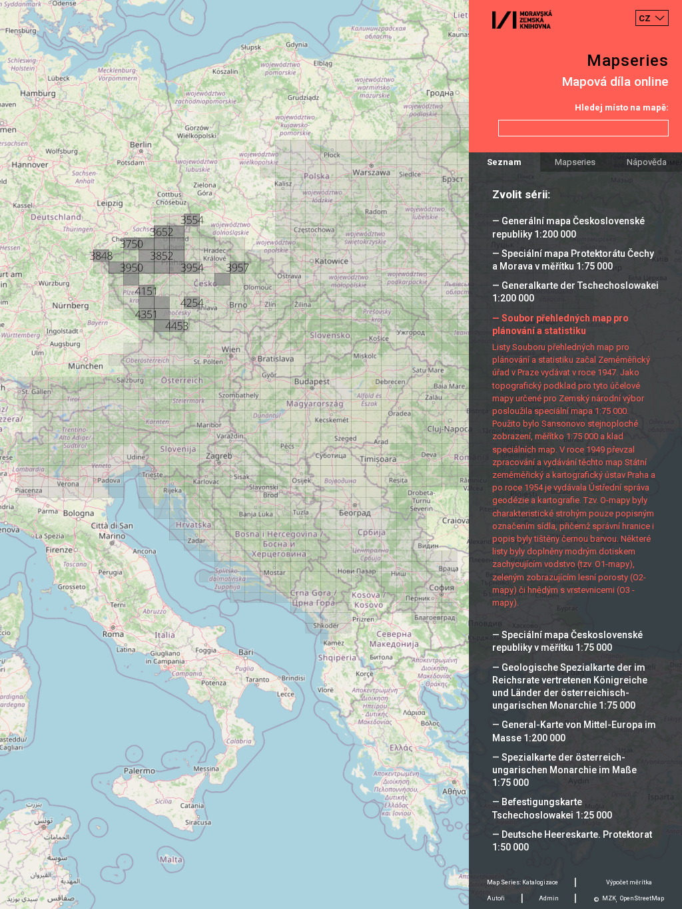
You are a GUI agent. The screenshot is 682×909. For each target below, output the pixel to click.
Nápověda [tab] (647, 162)
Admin (549, 898)
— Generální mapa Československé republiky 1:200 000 (568, 227)
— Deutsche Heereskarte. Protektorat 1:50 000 (572, 840)
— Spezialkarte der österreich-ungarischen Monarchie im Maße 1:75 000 (564, 770)
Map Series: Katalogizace (522, 882)
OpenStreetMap (642, 898)
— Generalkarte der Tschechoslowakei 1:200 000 (575, 291)
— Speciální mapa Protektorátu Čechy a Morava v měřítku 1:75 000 (573, 260)
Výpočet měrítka (629, 882)
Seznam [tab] (504, 162)
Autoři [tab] (496, 898)
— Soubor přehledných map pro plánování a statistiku (560, 324)
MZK (609, 898)
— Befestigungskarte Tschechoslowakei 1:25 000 (552, 808)
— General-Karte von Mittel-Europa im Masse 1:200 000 (574, 731)
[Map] (341, 454)
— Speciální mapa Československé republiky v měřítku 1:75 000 (567, 641)
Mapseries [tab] (575, 162)
